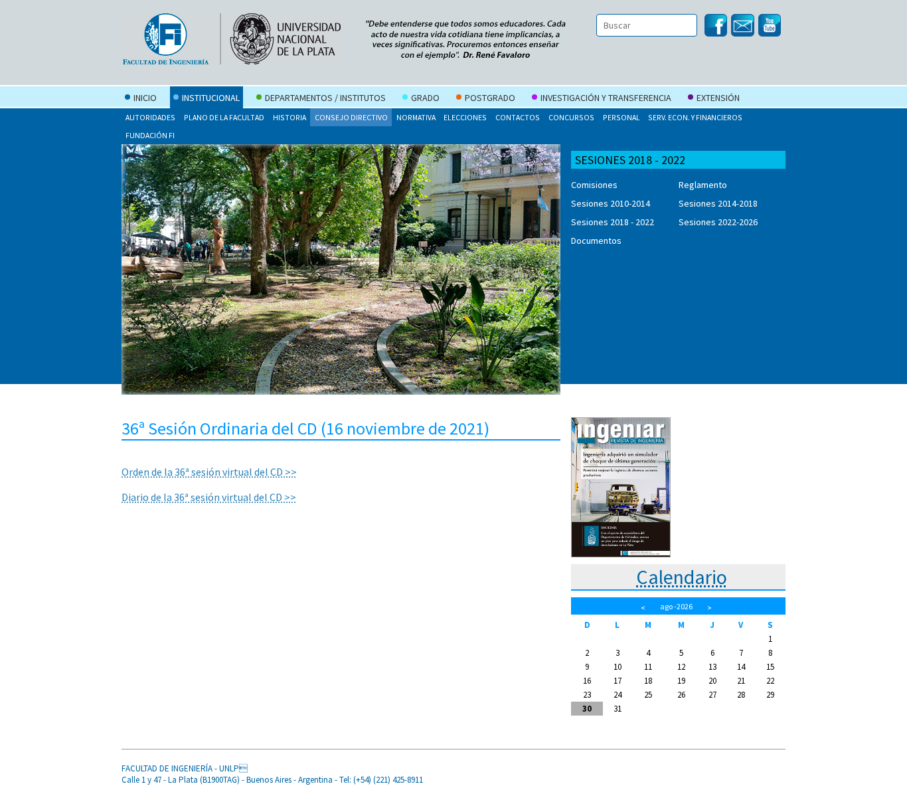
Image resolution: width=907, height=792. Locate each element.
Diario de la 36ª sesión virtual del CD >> (209, 497)
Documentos (596, 241)
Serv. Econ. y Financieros (695, 117)
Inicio (145, 98)
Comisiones (594, 185)
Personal (621, 117)
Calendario (681, 576)
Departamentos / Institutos (325, 98)
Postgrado (490, 98)
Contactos (517, 117)
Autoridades (150, 117)
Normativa (416, 117)
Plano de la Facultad (224, 117)
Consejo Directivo (351, 117)
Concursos (571, 117)
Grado (425, 98)
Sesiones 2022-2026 (718, 222)
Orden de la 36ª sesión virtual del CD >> (209, 471)
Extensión (718, 98)
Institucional (211, 98)
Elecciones (465, 117)
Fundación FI (150, 135)
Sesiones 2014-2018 (718, 203)
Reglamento (703, 185)
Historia (289, 117)
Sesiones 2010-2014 (610, 203)
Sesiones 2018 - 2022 (612, 222)
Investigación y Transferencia (605, 98)
